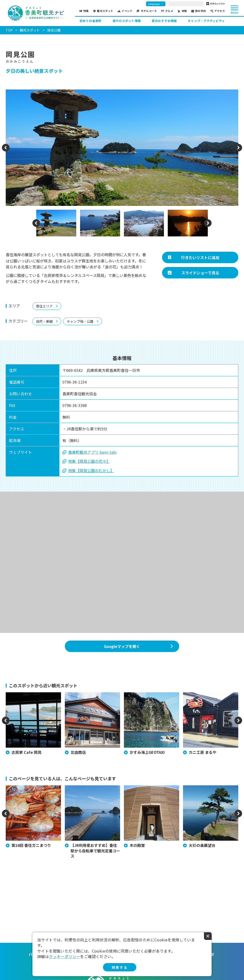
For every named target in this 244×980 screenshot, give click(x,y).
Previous (6, 150)
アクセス (219, 11)
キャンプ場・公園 (80, 321)
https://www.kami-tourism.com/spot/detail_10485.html (92, 699)
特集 (86, 11)
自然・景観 (44, 321)
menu (234, 9)
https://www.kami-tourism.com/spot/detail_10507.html (210, 699)
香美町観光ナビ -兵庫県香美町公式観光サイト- (36, 13)
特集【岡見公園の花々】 (89, 461)
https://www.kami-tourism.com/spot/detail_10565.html (33, 699)
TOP (9, 30)
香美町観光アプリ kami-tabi (92, 452)
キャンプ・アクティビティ (206, 21)
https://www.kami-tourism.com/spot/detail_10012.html (151, 699)
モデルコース (149, 11)
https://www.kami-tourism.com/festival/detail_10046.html (33, 792)
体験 (184, 11)
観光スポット (105, 11)
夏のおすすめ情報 (164, 21)
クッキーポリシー (64, 956)
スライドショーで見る (200, 273)
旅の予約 (200, 11)
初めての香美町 (91, 21)
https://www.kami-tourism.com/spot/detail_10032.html (210, 792)
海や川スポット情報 (126, 21)
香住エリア (44, 306)
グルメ (169, 11)
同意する (119, 967)
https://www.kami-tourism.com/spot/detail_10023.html (151, 792)
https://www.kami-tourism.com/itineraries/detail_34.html (92, 792)
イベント (127, 11)
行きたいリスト (217, 3)
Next (238, 150)
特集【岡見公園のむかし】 (91, 470)
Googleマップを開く (122, 646)
